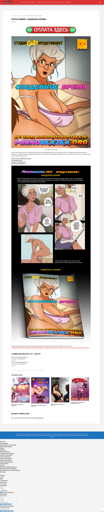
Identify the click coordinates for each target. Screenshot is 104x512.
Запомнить (4, 490)
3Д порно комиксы (5, 451)
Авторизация (3, 494)
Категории (22, 2)
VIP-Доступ (68, 2)
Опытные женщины (20, 15)
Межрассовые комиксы (6, 446)
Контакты (39, 2)
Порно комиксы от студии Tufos (8, 444)
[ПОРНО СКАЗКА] (11, 2)
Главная (13, 15)
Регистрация (3, 485)
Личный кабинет (31, 2)
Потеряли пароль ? (9, 492)
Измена (2, 448)
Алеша (20, 370)
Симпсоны (3, 450)
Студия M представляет (6, 455)
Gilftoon (28, 370)
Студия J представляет (6, 458)
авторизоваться (39, 418)
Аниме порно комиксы (6, 460)
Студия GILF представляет (7, 453)
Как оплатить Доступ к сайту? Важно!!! (54, 2)
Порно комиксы (4, 443)
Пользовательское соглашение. (8, 468)
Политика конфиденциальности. (8, 466)
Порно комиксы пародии (6, 461)
